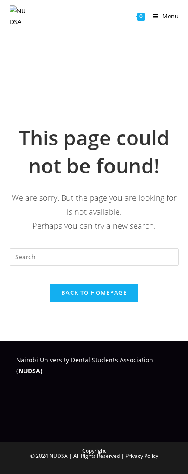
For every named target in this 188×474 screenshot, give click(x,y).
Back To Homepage (94, 292)
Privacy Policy (141, 456)
